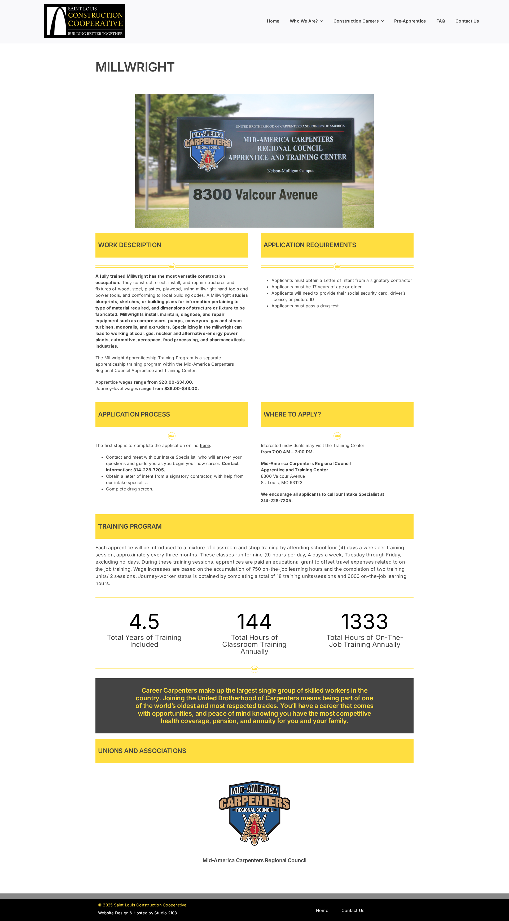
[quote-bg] (84, 5)
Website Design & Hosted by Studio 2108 (137, 912)
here (205, 445)
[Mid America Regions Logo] (254, 770)
